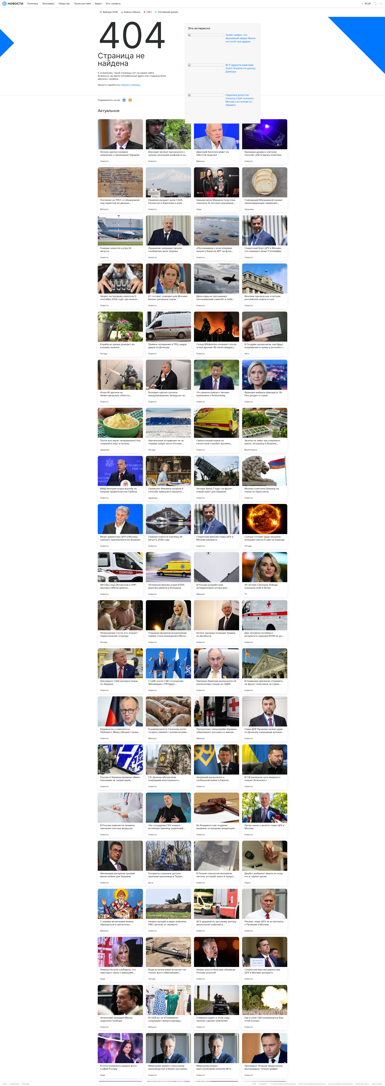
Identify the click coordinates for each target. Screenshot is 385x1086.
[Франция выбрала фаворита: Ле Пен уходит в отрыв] (264, 382)
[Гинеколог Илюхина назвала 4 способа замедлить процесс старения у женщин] (168, 478)
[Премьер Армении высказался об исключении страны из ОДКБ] (216, 670)
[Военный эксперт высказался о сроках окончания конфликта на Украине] (168, 141)
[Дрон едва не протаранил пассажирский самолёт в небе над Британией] (216, 286)
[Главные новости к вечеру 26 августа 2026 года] (168, 526)
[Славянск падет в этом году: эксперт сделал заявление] (216, 1007)
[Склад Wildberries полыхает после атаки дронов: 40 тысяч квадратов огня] (216, 334)
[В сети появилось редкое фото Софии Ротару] (120, 1055)
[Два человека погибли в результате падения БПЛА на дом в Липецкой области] (264, 622)
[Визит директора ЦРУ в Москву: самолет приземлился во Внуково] (120, 526)
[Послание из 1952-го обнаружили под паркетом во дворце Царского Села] (120, 189)
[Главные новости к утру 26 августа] (120, 237)
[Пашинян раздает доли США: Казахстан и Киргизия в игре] (168, 189)
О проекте (263, 1084)
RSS (254, 1084)
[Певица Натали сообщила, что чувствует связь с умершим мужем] (120, 959)
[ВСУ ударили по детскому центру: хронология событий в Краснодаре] (216, 911)
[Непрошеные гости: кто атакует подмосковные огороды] (120, 622)
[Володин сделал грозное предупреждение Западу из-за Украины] (168, 382)
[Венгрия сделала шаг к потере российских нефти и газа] (264, 286)
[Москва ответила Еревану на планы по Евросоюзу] (264, 478)
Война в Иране (132, 12)
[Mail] (4, 3)
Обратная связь (362, 1084)
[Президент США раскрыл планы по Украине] (120, 670)
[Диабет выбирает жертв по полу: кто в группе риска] (264, 863)
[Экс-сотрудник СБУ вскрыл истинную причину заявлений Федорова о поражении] (168, 815)
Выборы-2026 (110, 12)
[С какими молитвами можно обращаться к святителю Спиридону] (120, 911)
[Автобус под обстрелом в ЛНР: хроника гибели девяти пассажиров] (120, 574)
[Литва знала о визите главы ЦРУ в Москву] (264, 815)
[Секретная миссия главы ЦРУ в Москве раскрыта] (216, 526)
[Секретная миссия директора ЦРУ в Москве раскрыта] (264, 959)
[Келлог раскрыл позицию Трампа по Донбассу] (216, 622)
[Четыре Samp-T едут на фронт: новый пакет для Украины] (216, 478)
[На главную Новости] (15, 3)
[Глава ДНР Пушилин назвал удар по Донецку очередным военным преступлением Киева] (264, 718)
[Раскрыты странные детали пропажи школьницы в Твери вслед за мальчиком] (168, 863)
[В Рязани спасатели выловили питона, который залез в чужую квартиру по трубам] (216, 863)
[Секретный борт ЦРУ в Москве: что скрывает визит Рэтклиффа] (264, 237)
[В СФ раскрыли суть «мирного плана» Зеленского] (264, 767)
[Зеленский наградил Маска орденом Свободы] (120, 1007)
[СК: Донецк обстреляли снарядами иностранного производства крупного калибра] (168, 767)
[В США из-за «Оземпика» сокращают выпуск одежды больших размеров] (168, 1007)
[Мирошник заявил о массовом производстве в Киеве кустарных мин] (168, 1055)
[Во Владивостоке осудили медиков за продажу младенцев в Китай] (216, 815)
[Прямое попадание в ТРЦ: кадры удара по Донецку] (168, 334)
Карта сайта (377, 1084)
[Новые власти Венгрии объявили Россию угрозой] (216, 959)
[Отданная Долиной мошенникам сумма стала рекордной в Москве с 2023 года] (168, 622)
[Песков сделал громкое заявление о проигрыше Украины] (120, 141)
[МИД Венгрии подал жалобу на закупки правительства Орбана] (120, 478)
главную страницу (130, 84)
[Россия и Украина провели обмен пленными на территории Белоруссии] (120, 767)
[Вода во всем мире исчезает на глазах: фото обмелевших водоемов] (168, 959)
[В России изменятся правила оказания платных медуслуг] (120, 815)
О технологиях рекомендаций (283, 1084)
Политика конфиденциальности (312, 1084)
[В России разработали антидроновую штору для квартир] (216, 574)
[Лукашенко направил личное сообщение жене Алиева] (168, 237)
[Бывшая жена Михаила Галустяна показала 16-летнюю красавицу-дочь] (216, 189)
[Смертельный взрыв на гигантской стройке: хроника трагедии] (216, 430)
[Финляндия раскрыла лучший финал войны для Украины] (120, 863)
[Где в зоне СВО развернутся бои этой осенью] (264, 1007)
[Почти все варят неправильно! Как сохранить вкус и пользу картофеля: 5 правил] (120, 430)
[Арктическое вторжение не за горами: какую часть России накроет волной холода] (168, 430)
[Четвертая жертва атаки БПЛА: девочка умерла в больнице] (168, 574)
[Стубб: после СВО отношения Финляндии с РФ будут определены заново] (168, 670)
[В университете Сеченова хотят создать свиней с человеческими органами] (168, 718)
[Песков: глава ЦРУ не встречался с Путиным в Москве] (264, 911)
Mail (4, 1084)
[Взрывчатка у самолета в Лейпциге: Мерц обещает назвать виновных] (120, 718)
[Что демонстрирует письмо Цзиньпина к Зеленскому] (216, 382)
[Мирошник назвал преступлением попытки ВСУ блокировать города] (216, 1055)
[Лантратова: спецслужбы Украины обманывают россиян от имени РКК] (216, 718)
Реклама (25, 1084)
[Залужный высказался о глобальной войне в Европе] (216, 767)
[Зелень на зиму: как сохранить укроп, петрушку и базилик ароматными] (264, 430)
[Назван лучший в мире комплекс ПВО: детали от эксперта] (168, 911)
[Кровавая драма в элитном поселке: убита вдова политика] (264, 141)
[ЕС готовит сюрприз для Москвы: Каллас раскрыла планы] (168, 286)
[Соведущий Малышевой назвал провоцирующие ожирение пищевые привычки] (264, 189)
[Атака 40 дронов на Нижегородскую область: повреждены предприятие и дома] (120, 382)
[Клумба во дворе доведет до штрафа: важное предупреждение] (120, 334)
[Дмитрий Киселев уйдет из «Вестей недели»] (216, 141)
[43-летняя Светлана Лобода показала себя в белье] (264, 574)
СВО (149, 12)
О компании (14, 1084)
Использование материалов (340, 1084)
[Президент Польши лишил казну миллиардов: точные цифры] (264, 1055)
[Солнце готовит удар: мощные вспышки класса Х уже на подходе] (264, 526)
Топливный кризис (168, 12)
